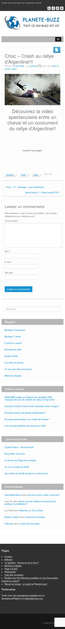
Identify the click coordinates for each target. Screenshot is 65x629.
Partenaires (10, 571)
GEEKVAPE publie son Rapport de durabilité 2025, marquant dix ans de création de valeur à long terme (30, 398)
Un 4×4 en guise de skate (17, 466)
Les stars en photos (14, 362)
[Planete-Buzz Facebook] (53, 8)
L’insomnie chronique (35, 516)
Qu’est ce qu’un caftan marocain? (44, 494)
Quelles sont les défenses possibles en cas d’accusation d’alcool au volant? (30, 579)
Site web (9, 272)
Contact (8, 556)
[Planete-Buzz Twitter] (61, 8)
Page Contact (11, 568)
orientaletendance (13, 494)
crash (23, 174)
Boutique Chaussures (15, 329)
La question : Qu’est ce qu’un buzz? (22, 562)
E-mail (8, 261)
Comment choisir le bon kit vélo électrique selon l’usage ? (32, 406)
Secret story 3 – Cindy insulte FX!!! (41, 192)
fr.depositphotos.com (33, 598)
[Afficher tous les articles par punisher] (39, 66)
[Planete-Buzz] (32, 22)
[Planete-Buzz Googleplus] (49, 8)
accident (9, 174)
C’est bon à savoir (13, 343)
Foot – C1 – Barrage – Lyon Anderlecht (25, 187)
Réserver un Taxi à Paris (31, 510)
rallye (35, 174)
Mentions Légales (13, 565)
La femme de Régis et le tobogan (20, 460)
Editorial (8, 559)
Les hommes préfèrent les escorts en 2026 (25, 425)
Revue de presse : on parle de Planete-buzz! (26, 584)
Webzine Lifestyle (13, 375)
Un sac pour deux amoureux (18, 369)
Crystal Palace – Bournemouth (19, 447)
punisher (33, 66)
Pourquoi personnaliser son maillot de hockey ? (27, 419)
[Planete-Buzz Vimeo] (57, 8)
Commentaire (12, 220)
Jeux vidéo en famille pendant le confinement (26, 473)
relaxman (9, 523)
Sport (14, 69)
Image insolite (11, 355)
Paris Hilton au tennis (15, 453)
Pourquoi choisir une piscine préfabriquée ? (25, 412)
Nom (8, 251)
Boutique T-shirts (13, 336)
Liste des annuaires (14, 574)
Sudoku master (12, 516)
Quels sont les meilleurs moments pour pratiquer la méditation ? (30, 502)
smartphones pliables (27, 595)
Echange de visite (13, 349)
